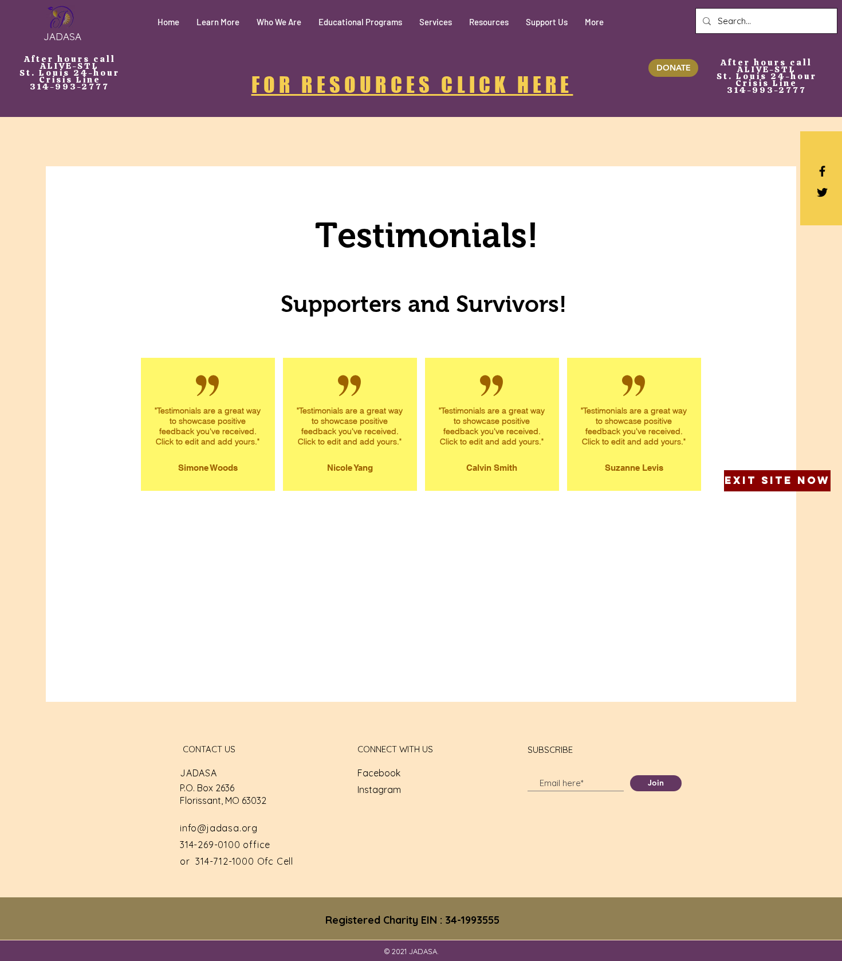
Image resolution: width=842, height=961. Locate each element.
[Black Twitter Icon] (822, 192)
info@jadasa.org (219, 828)
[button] (218, 22)
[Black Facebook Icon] (822, 171)
